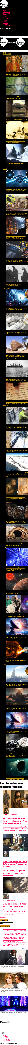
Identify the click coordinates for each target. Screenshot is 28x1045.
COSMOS (5, 20)
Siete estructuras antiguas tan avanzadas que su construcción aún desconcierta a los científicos (13, 938)
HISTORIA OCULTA (7, 13)
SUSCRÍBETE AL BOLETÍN (9, 25)
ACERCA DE (5, 24)
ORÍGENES (5, 16)
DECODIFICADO (6, 12)
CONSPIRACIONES (7, 19)
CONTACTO (5, 23)
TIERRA (4, 21)
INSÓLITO (5, 17)
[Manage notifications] (3, 1033)
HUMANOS (5, 14)
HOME (4, 10)
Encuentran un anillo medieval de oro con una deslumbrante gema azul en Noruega (13, 940)
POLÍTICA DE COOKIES (8, 1039)
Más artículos (3, 917)
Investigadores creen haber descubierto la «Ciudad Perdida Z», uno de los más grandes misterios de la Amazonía (14, 930)
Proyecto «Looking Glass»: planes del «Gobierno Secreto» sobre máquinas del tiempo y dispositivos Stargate (14, 934)
